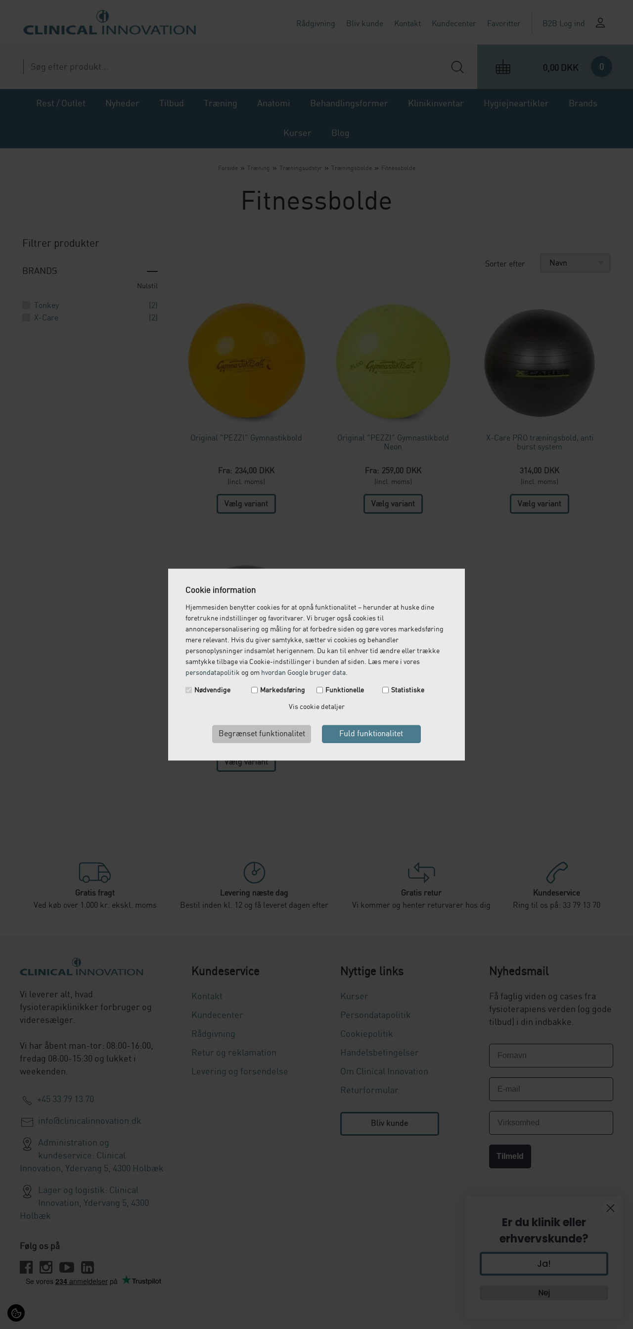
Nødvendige (212, 690)
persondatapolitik (212, 672)
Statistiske (407, 690)
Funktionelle (344, 690)
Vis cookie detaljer (317, 707)
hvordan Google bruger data (303, 672)
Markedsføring (282, 690)
